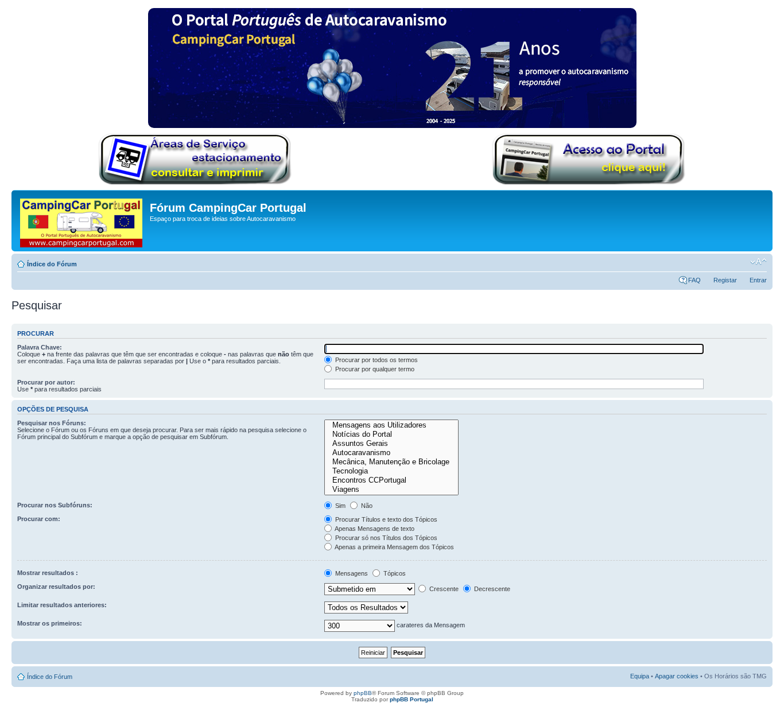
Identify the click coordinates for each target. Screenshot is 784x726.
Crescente (443, 588)
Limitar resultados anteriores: (62, 604)
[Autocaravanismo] (391, 452)
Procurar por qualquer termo (373, 369)
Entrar (758, 280)
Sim (339, 505)
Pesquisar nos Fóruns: (51, 423)
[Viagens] (391, 489)
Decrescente (491, 588)
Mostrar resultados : (47, 572)
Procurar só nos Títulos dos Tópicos (385, 537)
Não (365, 505)
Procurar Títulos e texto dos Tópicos (385, 519)
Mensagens (350, 573)
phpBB (363, 693)
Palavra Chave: (39, 347)
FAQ (694, 280)
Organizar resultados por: (56, 586)
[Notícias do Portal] (391, 434)
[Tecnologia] (391, 471)
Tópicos (394, 573)
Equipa (639, 676)
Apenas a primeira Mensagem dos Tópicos (393, 546)
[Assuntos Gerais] (391, 443)
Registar (725, 280)
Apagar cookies (676, 676)
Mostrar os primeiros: (49, 623)
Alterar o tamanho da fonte (758, 262)
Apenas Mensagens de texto (373, 528)
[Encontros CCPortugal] (391, 480)
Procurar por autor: (46, 382)
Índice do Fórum (52, 264)
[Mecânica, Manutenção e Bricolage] (391, 462)
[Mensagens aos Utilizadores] (391, 425)
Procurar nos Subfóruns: (54, 505)
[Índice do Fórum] (82, 221)
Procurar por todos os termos (375, 359)
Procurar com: (38, 518)
